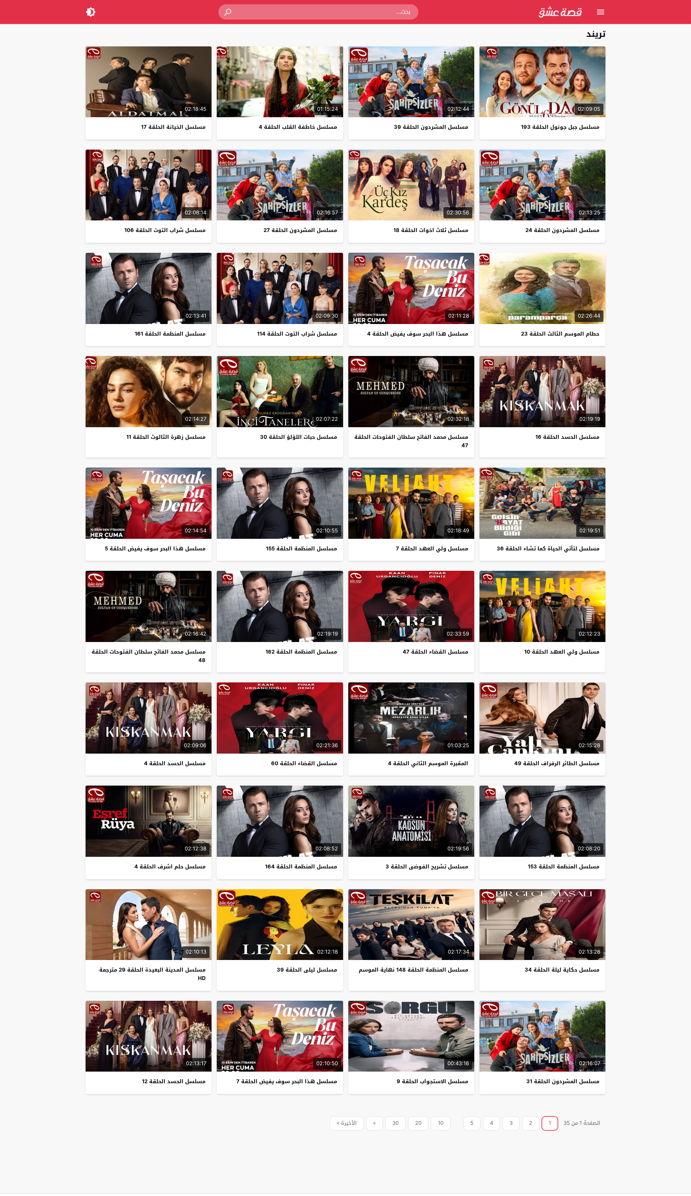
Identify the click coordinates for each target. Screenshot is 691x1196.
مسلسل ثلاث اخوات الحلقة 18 (430, 230)
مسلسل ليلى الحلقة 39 (307, 970)
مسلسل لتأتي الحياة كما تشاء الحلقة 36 (548, 549)
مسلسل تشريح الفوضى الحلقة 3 (426, 867)
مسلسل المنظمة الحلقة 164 (301, 867)
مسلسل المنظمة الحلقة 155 (301, 549)
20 (418, 1123)
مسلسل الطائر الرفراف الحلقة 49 (556, 763)
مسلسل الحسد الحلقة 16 (567, 437)
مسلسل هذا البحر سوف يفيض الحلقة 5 (155, 549)
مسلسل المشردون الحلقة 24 (562, 230)
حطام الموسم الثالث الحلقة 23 (560, 334)
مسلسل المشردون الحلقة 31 (562, 1081)
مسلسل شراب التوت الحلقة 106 (165, 230)
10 (440, 1123)
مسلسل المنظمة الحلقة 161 (170, 334)
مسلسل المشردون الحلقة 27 (300, 230)
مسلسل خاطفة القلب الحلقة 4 (298, 127)
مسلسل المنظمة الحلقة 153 (563, 867)
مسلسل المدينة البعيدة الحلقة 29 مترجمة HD (152, 974)
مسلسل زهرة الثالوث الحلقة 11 (166, 437)
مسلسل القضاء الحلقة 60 (304, 763)
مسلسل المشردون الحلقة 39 (431, 127)
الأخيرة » (347, 1123)
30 (395, 1123)
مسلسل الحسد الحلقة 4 (175, 763)
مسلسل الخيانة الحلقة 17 (173, 127)
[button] (228, 12)
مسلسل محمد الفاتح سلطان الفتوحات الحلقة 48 (149, 656)
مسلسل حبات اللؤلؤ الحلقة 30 (298, 437)
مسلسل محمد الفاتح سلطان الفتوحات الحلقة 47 (411, 441)
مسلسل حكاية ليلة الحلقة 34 (562, 970)
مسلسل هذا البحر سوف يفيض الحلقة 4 (417, 334)
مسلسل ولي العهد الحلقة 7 (432, 549)
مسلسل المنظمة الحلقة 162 (301, 652)
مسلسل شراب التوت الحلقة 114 (297, 334)
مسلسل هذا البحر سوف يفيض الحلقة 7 (286, 1081)
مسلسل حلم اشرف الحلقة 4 (170, 867)
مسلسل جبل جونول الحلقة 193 (560, 127)
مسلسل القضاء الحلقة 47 (435, 652)
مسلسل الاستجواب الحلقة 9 (432, 1081)
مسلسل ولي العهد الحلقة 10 (561, 652)
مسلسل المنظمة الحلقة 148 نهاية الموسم (413, 970)
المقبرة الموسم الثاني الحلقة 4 (428, 763)
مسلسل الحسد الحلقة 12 (174, 1081)
